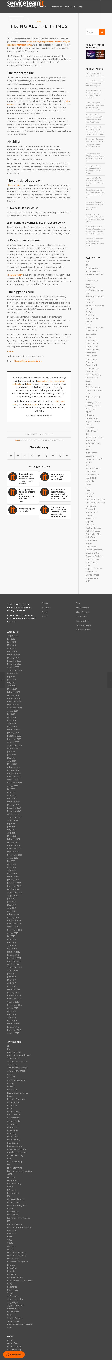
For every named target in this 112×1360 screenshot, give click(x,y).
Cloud (88, 337)
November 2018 (14, 923)
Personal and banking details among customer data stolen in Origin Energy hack (94, 94)
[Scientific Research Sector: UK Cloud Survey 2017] (2, 680)
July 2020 (11, 861)
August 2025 (12, 673)
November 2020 (14, 848)
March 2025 (12, 689)
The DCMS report (14, 185)
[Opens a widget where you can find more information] (14, 1355)
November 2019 (14, 886)
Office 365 (90, 493)
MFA (88, 465)
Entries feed (12, 1343)
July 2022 (11, 789)
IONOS (89, 449)
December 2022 (14, 773)
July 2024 (11, 714)
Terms (44, 612)
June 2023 (11, 754)
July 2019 (11, 898)
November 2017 (14, 961)
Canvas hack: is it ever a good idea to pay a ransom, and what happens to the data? (95, 193)
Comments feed (14, 1346)
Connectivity (91, 355)
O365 (88, 487)
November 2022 (14, 776)
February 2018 (13, 951)
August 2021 (12, 820)
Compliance (91, 352)
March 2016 (12, 1020)
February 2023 (13, 767)
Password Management (17, 1261)
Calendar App (92, 330)
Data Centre (91, 371)
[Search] (28, 19)
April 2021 (11, 832)
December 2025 (14, 661)
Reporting (90, 521)
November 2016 (14, 998)
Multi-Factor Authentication (19, 1227)
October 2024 (13, 704)
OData (89, 490)
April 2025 (11, 685)
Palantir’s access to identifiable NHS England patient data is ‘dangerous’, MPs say (95, 218)
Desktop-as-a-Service (16, 1149)
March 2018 (12, 948)
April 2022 (11, 795)
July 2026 (11, 638)
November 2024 (14, 701)
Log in (9, 1340)
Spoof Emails (91, 562)
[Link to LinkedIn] (12, 32)
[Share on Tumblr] (46, 455)
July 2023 (11, 751)
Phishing (89, 515)
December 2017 (14, 958)
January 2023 (13, 770)
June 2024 (11, 717)
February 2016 (13, 1023)
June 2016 (11, 1011)
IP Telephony (91, 452)
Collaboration (92, 346)
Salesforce (91, 537)
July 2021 (11, 823)
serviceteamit (47, 434)
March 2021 (12, 836)
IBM (87, 434)
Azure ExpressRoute (95, 305)
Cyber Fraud (91, 365)
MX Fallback (91, 477)
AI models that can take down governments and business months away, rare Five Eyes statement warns (95, 130)
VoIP (88, 581)
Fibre (78, 603)
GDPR (88, 412)
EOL (87, 399)
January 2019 (13, 917)
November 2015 (14, 1030)
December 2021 (14, 808)
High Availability (93, 421)
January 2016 (13, 1027)
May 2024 (11, 720)
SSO (88, 565)
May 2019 (11, 905)
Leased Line (91, 456)
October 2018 (13, 926)
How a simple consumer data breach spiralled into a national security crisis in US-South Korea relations (95, 230)
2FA (87, 262)
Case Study (91, 334)
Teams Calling (82, 621)
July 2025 (11, 676)
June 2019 (11, 901)
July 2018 (11, 936)
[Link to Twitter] (8, 32)
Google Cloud (92, 418)
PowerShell (91, 518)
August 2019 (12, 895)
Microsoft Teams (93, 468)
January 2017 (13, 992)
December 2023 (14, 735)
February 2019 (13, 914)
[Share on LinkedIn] (39, 455)
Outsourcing (91, 506)
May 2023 (11, 757)
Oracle (89, 496)
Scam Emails (91, 540)
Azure (88, 299)
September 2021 (14, 817)
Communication (93, 349)
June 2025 (11, 679)
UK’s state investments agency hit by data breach (95, 74)
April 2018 (11, 945)
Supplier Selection (94, 568)
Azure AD (90, 302)
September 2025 (14, 670)
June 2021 (11, 826)
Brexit (88, 324)
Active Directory (93, 268)
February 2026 (13, 654)
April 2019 (11, 908)
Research (90, 524)
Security (89, 543)
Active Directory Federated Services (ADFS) (94, 274)
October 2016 (13, 1001)
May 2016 (11, 1014)
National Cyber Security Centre (28, 361)
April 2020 (11, 870)
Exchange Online (93, 402)
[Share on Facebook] (10, 455)
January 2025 (13, 695)
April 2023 (11, 761)
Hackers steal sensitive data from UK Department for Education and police (95, 82)
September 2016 (14, 1005)
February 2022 (13, 801)
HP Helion (90, 427)
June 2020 (11, 864)
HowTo (89, 424)
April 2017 (11, 983)
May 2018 (11, 942)
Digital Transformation (17, 1152)
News (88, 484)
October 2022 (13, 779)
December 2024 (14, 698)
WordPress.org (14, 1349)
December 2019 (14, 883)
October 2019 (13, 889)
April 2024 (11, 723)
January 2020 (13, 879)
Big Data (89, 312)
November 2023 (14, 739)
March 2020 (12, 873)
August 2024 (12, 711)
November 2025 (14, 664)
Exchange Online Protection (19, 1171)
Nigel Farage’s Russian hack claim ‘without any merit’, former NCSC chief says (94, 181)
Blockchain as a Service (17, 1093)
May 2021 (11, 829)
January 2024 (13, 732)
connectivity (43, 380)
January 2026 (13, 657)
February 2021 (13, 839)
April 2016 (11, 1017)
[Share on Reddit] (60, 455)
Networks (90, 481)
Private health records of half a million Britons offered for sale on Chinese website (95, 242)
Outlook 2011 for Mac (95, 499)
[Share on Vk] (53, 455)
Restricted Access (93, 527)
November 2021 (14, 811)
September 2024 (14, 707)
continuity (16, 384)
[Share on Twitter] (18, 455)
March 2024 (12, 726)
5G (87, 265)
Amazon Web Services (17, 1061)
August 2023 (12, 748)
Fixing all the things (39, 26)
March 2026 (12, 651)
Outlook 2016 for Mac (95, 502)
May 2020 (11, 867)
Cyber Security (92, 368)
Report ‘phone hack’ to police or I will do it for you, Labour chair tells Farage (94, 169)
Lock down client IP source (18, 1218)
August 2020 (12, 858)
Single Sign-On (92, 553)
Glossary (90, 415)
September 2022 (14, 782)
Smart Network (92, 559)
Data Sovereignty (93, 374)
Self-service (91, 546)
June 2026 (11, 642)
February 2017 (13, 989)
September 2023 (14, 745)
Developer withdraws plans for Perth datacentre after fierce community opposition (95, 206)
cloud (28, 384)
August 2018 (12, 933)
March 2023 (12, 764)
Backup (89, 308)
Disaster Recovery (94, 390)
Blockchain (90, 315)
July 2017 (11, 973)
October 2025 (13, 667)
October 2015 (13, 1033)
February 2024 (13, 729)
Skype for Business (94, 556)
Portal (44, 616)
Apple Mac (90, 287)
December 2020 (14, 845)
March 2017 (12, 986)
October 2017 (13, 964)
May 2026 (11, 645)
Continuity (90, 362)
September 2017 (14, 967)
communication (57, 380)
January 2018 (13, 955)
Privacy (45, 603)
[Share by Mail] (67, 455)
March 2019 (12, 911)
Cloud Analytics (92, 340)
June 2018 (11, 939)
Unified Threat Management (19, 1324)
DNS (88, 393)
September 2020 (14, 854)
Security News (56, 440)
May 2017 (11, 980)
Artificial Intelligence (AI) (17, 1067)
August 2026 (12, 635)
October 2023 (13, 742)
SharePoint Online (94, 549)
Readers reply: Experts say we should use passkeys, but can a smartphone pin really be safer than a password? (95, 144)
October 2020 (13, 851)
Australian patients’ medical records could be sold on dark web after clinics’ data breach (94, 118)
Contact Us (32, 404)
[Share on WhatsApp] (25, 455)
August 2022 (12, 786)
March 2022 (12, 798)
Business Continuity (94, 327)
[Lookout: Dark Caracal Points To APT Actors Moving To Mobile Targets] (109, 680)
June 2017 (11, 976)
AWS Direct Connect (94, 296)
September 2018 (14, 930)
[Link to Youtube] (17, 32)
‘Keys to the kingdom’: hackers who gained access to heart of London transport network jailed (95, 106)
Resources (46, 607)
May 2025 (11, 682)
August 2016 (12, 1008)
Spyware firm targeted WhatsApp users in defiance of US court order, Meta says (95, 157)
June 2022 (11, 792)
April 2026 (11, 648)
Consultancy (91, 359)
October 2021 (13, 814)
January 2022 (13, 804)
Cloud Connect (92, 343)
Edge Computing (93, 396)
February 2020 (13, 876)
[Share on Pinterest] (32, 455)
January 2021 (13, 842)
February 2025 (13, 692)
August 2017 (12, 970)
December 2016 (14, 995)
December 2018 (14, 920)
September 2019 (14, 892)
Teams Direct (91, 571)
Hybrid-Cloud (91, 431)
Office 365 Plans (83, 629)
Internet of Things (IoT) (17, 1205)
